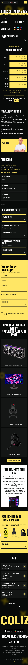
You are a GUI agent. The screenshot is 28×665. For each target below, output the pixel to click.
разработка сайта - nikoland (14, 662)
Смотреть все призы (14, 460)
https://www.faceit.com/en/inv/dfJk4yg (11, 169)
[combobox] (14, 275)
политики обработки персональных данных (13, 310)
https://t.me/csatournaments (8, 165)
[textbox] (14, 275)
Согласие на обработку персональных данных (14, 647)
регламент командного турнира (14, 95)
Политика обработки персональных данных (14, 653)
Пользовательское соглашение (14, 650)
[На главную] (9, 2)
